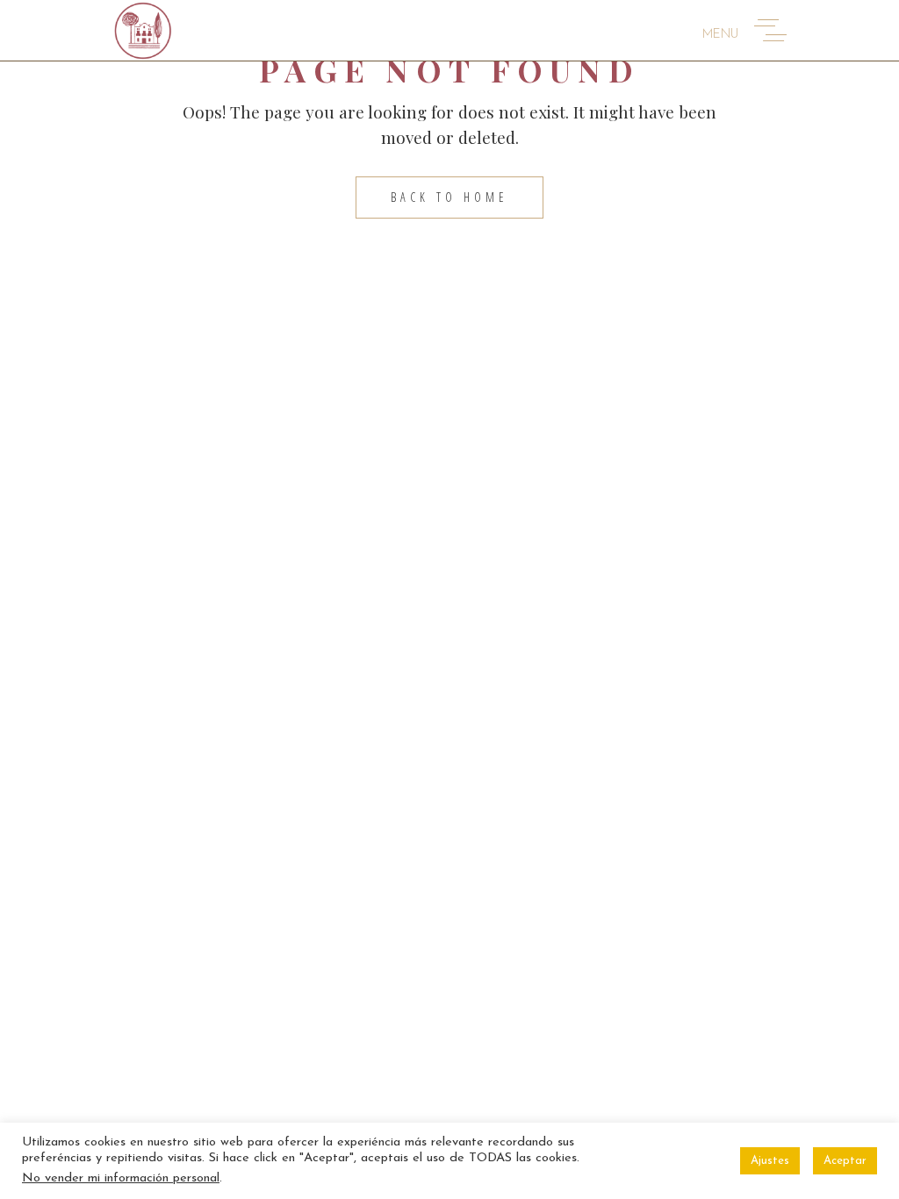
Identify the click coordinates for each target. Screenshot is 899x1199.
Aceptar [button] (845, 1161)
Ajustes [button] (770, 1161)
